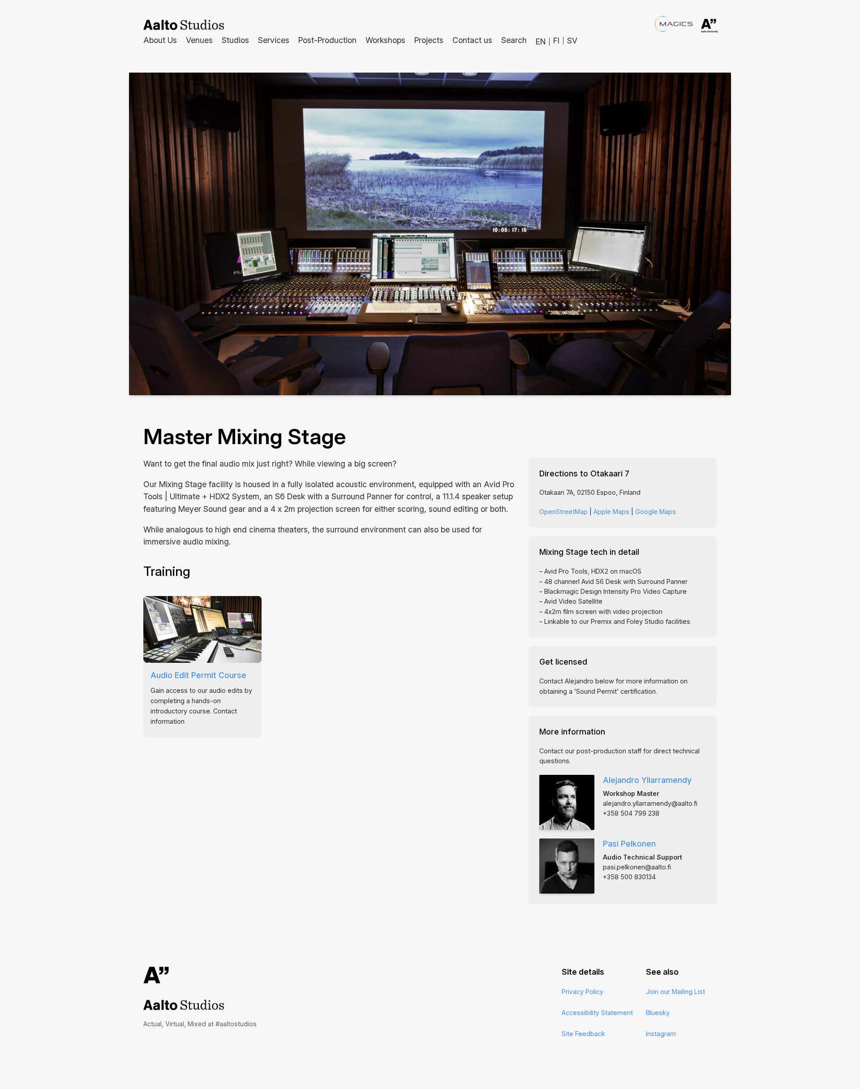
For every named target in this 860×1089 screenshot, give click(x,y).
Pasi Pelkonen (629, 843)
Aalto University (697, 26)
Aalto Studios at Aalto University (183, 25)
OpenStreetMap (563, 511)
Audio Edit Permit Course (198, 675)
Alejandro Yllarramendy (647, 780)
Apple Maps (611, 511)
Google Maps (655, 511)
